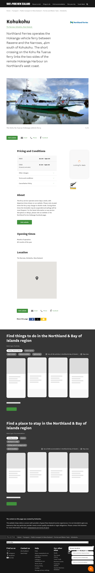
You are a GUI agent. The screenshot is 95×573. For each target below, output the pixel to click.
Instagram (12, 553)
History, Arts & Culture (14, 350)
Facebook (11, 555)
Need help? (24, 553)
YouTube (11, 558)
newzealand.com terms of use (38, 528)
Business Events (58, 561)
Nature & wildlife (24, 354)
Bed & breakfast (12, 449)
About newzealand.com (42, 553)
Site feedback (25, 551)
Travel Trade (57, 559)
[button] (36, 4)
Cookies (37, 568)
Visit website (12, 138)
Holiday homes (12, 438)
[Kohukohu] (79, 22)
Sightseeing (36, 354)
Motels (23, 438)
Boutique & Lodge (13, 441)
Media (55, 553)
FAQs (36, 551)
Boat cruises (11, 354)
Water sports (29, 350)
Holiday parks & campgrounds (17, 445)
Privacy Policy (39, 566)
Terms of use (38, 563)
